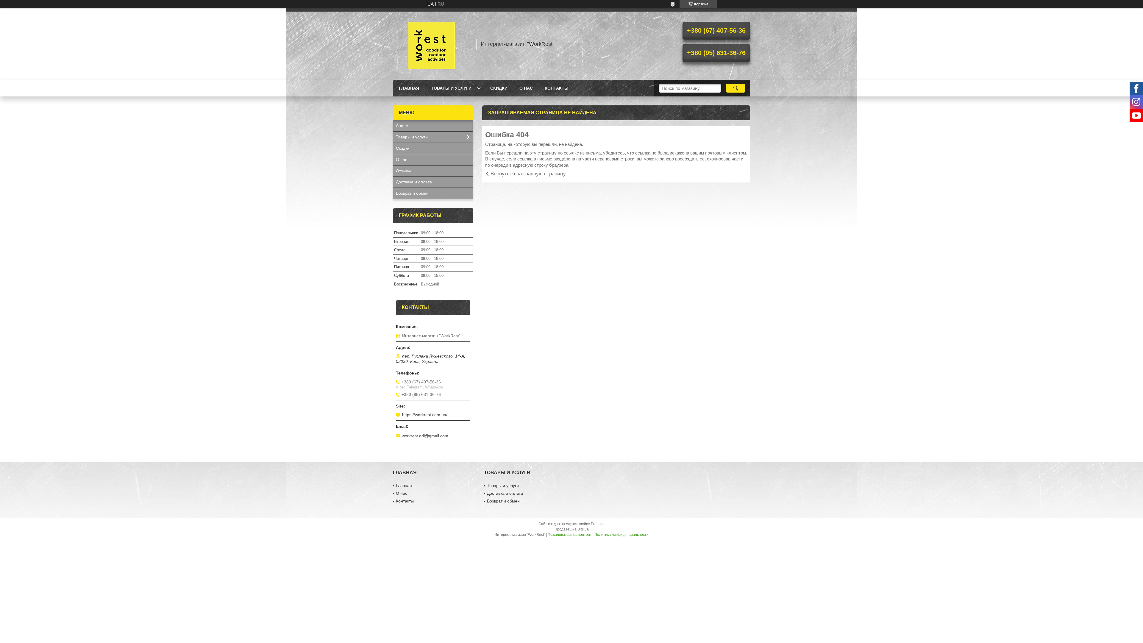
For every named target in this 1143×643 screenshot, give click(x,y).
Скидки (499, 88)
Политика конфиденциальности (621, 535)
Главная (409, 88)
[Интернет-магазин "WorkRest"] (431, 44)
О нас (526, 88)
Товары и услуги (451, 88)
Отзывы (403, 170)
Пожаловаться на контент (570, 535)
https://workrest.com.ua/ (424, 414)
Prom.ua (598, 524)
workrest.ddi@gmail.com (425, 435)
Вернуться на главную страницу (528, 174)
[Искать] (735, 88)
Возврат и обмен (412, 193)
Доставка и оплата (414, 182)
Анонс (402, 125)
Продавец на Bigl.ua (572, 529)
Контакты (557, 88)
